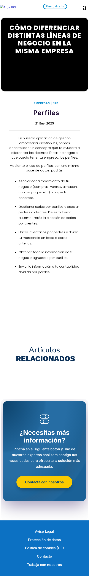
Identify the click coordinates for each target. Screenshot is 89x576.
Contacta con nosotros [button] (44, 482)
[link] (14, 7)
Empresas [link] (42, 103)
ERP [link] (55, 103)
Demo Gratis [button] (55, 6)
